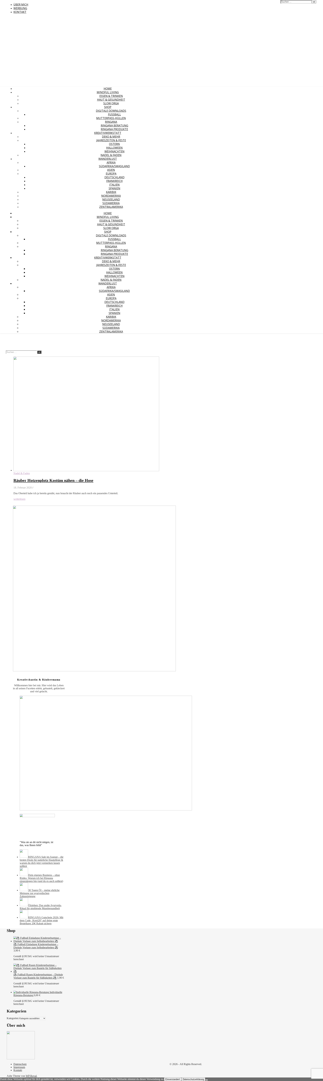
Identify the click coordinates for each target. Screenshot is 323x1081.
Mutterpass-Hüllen (111, 118)
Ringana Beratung (114, 125)
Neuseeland (111, 199)
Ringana (111, 122)
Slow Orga (111, 103)
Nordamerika (111, 196)
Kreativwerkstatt (107, 133)
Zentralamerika (111, 207)
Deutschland (114, 177)
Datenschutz (20, 1064)
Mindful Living (108, 92)
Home (108, 88)
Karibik (111, 192)
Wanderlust (107, 159)
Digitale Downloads (111, 111)
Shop (107, 107)
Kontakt (19, 12)
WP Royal (31, 1075)
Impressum (19, 1067)
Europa (111, 173)
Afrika (111, 162)
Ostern (114, 144)
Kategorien (13, 1018)
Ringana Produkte (114, 129)
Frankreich (114, 181)
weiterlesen (19, 499)
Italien (114, 185)
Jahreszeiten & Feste (111, 140)
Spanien (114, 188)
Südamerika (111, 203)
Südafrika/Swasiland (114, 166)
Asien (111, 170)
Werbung (20, 8)
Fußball (114, 114)
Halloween (114, 148)
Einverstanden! (172, 1079)
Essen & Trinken (111, 96)
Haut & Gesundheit (111, 99)
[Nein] (206, 1079)
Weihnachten (114, 151)
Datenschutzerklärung (193, 1079)
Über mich (20, 4)
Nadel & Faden (111, 155)
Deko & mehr (111, 136)
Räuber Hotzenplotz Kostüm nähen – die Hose (53, 480)
